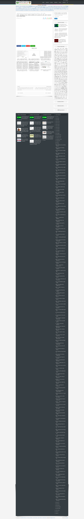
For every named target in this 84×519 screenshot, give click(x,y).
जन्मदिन (63, 58)
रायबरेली (54, 8)
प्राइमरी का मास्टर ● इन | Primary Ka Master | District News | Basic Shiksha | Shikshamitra (33, 517)
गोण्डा (64, 6)
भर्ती (62, 74)
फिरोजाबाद (50, 7)
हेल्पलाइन (66, 98)
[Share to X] (45, 18)
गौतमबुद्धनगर (19, 7)
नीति (61, 63)
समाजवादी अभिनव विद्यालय (57, 92)
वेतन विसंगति (59, 86)
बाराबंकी (18, 8)
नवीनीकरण (66, 61)
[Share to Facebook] (44, 18)
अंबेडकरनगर (17, 6)
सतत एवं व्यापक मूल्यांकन (62, 90)
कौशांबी (54, 6)
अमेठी (22, 6)
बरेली (56, 7)
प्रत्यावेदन (55, 69)
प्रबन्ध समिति (61, 69)
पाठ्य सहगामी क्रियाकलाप (64, 67)
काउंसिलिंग (58, 55)
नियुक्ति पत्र (66, 62)
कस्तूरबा (55, 54)
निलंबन (59, 63)
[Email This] (49, 18)
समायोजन (66, 92)
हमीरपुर (47, 10)
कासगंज (49, 6)
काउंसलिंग (55, 55)
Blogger (67, 517)
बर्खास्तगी (65, 72)
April (57, 503)
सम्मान (62, 94)
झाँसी (35, 7)
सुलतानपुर (40, 10)
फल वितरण (58, 72)
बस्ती (62, 7)
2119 (57, 116)
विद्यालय (66, 82)
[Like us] (63, 0)
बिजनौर (21, 8)
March (57, 505)
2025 (57, 119)
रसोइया (59, 78)
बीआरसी (61, 73)
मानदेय (60, 76)
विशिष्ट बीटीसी (59, 84)
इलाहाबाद (31, 6)
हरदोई (48, 10)
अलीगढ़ (24, 6)
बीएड (64, 73)
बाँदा (66, 7)
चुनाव (65, 57)
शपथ (61, 86)
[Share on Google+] (47, 18)
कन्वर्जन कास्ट (65, 53)
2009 (57, 513)
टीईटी (60, 60)
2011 (57, 511)
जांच (56, 59)
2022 (57, 124)
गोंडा (62, 6)
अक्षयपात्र (58, 48)
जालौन (28, 7)
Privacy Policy (22, 0)
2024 (57, 121)
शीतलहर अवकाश (58, 89)
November (58, 136)
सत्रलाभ (58, 91)
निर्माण (57, 63)
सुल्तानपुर (42, 10)
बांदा (67, 7)
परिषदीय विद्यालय (63, 66)
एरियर (57, 53)
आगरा (26, 6)
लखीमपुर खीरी (61, 8)
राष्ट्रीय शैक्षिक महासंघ (62, 80)
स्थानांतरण (59, 98)
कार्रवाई (62, 55)
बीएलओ (66, 73)
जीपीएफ (62, 59)
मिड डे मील (65, 76)
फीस (61, 72)
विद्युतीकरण (66, 83)
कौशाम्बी (56, 6)
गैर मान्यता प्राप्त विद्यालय (63, 56)
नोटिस (66, 63)
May (57, 502)
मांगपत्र (55, 75)
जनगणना (61, 58)
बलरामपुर (58, 7)
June (57, 143)
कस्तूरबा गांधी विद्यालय (59, 54)
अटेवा (61, 48)
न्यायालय (55, 64)
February (57, 506)
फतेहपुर (44, 7)
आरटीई (66, 49)
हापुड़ (53, 10)
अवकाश (55, 49)
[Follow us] (66, 0)
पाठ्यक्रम (55, 68)
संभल (30, 10)
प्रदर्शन (58, 69)
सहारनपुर (32, 10)
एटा (35, 6)
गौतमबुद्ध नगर (17, 7)
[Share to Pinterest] (51, 18)
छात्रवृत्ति (58, 58)
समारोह (55, 94)
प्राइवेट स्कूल (61, 71)
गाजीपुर (61, 6)
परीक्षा (66, 66)
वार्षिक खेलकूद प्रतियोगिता (57, 81)
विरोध (55, 85)
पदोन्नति (55, 66)
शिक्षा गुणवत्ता (59, 88)
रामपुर (52, 8)
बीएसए (55, 74)
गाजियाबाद (59, 6)
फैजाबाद (53, 7)
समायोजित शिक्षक (56, 93)
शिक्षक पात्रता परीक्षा (59, 87)
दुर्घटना (66, 60)
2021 (57, 125)
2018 (57, 130)
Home (17, 0)
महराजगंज (34, 9)
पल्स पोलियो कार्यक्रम (59, 67)
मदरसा (66, 74)
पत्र (64, 64)
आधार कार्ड (61, 49)
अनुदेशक (66, 48)
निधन (61, 62)
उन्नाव (34, 6)
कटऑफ (63, 53)
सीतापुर (37, 10)
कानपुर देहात (43, 6)
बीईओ (62, 73)
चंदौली (22, 7)
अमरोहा (20, 6)
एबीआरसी (66, 52)
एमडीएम (55, 53)
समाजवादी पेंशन (62, 92)
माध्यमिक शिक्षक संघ (64, 75)
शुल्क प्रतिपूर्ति (61, 89)
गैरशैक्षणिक (55, 57)
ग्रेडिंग (62, 57)
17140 (55, 48)
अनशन (63, 48)
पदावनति (66, 64)
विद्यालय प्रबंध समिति (62, 83)
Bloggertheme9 (52, 517)
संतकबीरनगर (27, 10)
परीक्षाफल (55, 67)
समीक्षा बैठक (57, 94)
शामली (19, 10)
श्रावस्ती (24, 10)
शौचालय (59, 90)
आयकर (64, 49)
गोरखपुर (66, 6)
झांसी (37, 7)
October (57, 137)
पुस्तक (61, 68)
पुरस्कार (58, 68)
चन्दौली (24, 7)
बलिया (61, 7)
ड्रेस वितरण (64, 60)
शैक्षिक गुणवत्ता (65, 89)
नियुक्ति (63, 62)
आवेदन (55, 50)
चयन (63, 57)
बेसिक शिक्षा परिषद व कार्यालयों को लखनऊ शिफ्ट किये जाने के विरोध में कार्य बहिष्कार (50, 132)
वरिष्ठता (66, 80)
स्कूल (56, 98)
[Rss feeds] (67, 0)
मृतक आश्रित (56, 77)
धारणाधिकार (61, 61)
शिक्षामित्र (63, 88)
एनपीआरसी (63, 52)
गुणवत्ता (58, 56)
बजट (63, 72)
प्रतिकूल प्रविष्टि (65, 68)
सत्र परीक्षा (55, 91)
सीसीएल (59, 97)
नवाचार (64, 61)
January (57, 508)
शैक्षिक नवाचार (56, 90)
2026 (57, 118)
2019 (57, 128)
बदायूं (54, 7)
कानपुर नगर (47, 6)
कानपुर (41, 6)
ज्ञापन (58, 60)
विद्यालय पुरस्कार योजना (56, 83)
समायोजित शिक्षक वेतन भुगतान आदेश (63, 93)
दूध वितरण (55, 61)
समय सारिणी (65, 91)
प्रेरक (56, 72)
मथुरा (31, 8)
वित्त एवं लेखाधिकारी (61, 82)
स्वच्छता (62, 98)
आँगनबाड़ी (58, 49)
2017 (57, 131)
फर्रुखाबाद (47, 7)
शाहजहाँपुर (21, 10)
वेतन (63, 85)
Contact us (27, 0)
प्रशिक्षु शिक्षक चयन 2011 (64, 70)
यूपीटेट (57, 78)
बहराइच (65, 7)
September (58, 139)
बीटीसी (58, 74)
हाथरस (51, 10)
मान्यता (62, 76)
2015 (57, 510)
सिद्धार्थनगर (34, 10)
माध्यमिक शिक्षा (56, 76)
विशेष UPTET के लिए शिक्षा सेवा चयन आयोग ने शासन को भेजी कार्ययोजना (24, 140)
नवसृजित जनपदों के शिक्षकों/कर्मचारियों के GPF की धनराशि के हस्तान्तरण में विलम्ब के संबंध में (63, 29)
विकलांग (62, 81)
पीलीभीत (41, 7)
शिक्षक (65, 86)
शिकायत (63, 86)
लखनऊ (57, 9)
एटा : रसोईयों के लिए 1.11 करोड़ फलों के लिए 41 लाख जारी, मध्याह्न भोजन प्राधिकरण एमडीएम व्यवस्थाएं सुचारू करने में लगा (34, 70)
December (57, 134)
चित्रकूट (26, 7)
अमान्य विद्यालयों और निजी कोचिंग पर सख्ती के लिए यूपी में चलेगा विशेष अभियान (24, 135)
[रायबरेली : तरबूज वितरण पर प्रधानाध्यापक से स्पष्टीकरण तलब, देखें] (45, 68)
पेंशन (62, 68)
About (19, 0)
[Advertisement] (34, 25)
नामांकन (55, 62)
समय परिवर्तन (62, 91)
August (57, 140)
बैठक (59, 74)
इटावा (28, 6)
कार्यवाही (61, 55)
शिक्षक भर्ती (64, 87)
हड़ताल (64, 98)
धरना (58, 61)
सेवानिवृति (61, 97)
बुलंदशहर (23, 8)
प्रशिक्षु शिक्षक (59, 70)
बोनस (61, 74)
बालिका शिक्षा (57, 73)
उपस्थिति (57, 52)
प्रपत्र (59, 69)
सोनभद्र (45, 10)
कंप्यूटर (60, 53)
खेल (63, 55)
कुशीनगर (52, 6)
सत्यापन (66, 90)
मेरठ (48, 8)
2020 (57, 127)
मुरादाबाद (46, 8)
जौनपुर (30, 7)
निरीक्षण (55, 63)
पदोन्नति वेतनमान (59, 66)
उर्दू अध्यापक (60, 52)
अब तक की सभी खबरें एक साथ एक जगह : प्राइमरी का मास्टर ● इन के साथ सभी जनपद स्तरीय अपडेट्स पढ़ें (63, 25)
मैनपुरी (50, 8)
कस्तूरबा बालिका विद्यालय (65, 54)
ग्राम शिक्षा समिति (59, 57)
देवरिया (39, 7)
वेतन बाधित (55, 86)
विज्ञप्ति (64, 81)
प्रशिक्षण (64, 69)
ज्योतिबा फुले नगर (33, 7)
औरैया (37, 6)
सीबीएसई (55, 97)
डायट (61, 60)
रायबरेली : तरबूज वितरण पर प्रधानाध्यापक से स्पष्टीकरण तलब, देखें (46, 70)
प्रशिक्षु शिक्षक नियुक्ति (56, 71)
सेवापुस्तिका (64, 97)
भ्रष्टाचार (64, 74)
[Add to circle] (65, 0)
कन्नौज (39, 6)
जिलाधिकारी (59, 59)
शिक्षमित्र (57, 88)
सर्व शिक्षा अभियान (65, 94)
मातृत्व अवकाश (59, 75)
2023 (57, 122)
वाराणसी (17, 10)
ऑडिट (58, 53)
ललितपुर (65, 8)
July (56, 142)
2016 (57, 133)
